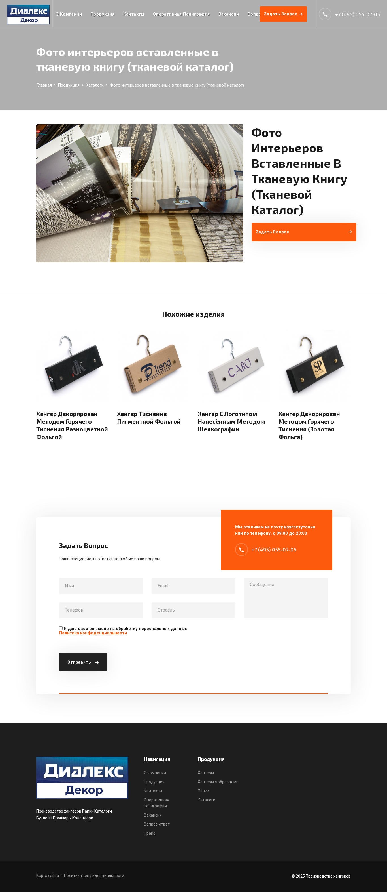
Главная (44, 85)
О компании (69, 14)
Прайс (149, 833)
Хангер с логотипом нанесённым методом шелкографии (231, 421)
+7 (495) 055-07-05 (357, 14)
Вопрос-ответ (157, 824)
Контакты (133, 14)
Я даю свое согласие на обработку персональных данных (123, 630)
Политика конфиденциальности (93, 632)
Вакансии (228, 14)
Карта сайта (47, 875)
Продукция (102, 14)
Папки (203, 791)
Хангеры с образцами (218, 782)
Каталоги (95, 85)
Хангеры (206, 773)
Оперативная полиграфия (181, 14)
